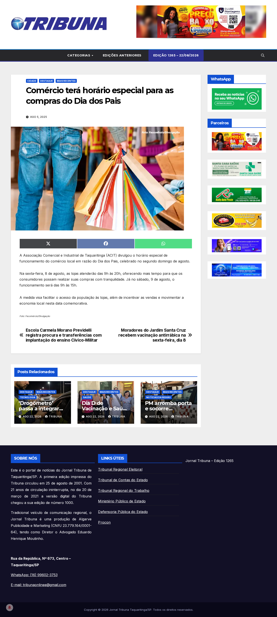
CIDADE (31, 81)
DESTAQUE (46, 81)
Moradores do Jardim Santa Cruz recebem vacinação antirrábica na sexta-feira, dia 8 (152, 335)
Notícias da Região (158, 397)
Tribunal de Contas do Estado (123, 480)
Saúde (87, 397)
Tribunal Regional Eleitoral (120, 469)
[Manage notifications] (9, 607)
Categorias (79, 55)
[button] (201, 21)
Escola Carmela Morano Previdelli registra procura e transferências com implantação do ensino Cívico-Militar (64, 335)
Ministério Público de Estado (122, 501)
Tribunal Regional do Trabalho (123, 490)
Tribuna (55, 416)
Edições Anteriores (122, 55)
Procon (104, 522)
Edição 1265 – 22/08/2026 (176, 55)
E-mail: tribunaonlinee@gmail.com (38, 585)
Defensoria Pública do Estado (123, 512)
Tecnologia (27, 397)
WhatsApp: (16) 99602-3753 (34, 575)
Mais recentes (66, 81)
